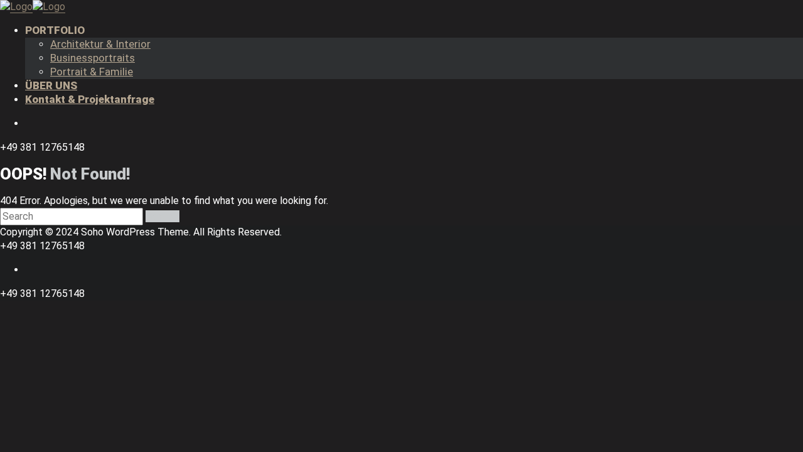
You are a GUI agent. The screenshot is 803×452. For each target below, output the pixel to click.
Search (162, 216)
